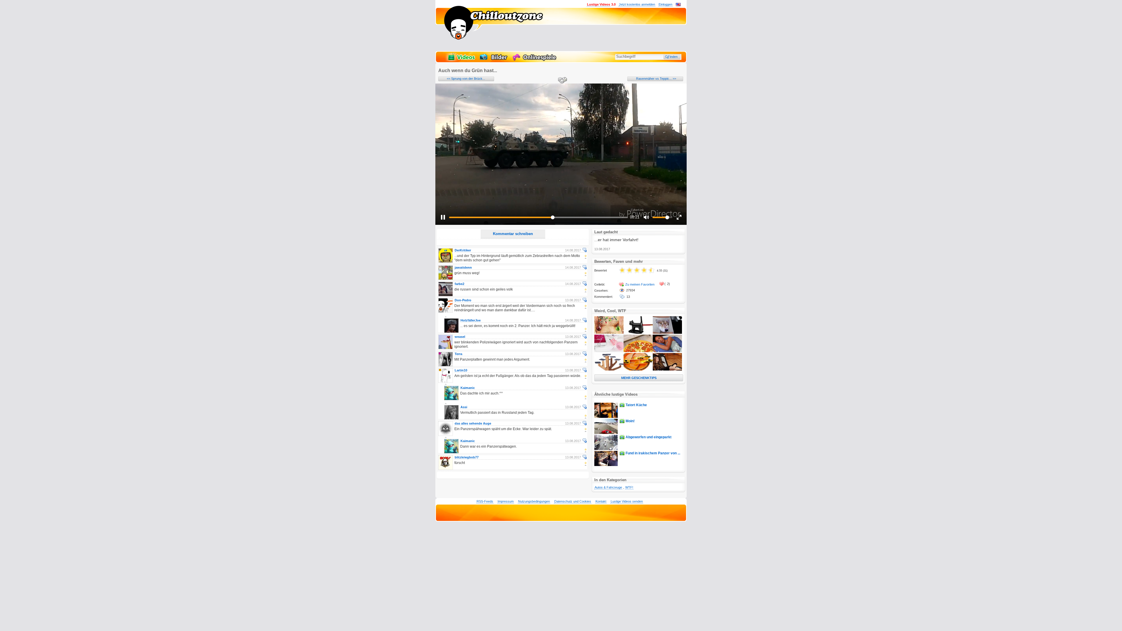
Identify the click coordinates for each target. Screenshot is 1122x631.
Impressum (506, 501)
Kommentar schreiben (513, 234)
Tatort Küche (636, 405)
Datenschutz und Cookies (572, 501)
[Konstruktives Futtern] (638, 369)
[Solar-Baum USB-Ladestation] (609, 369)
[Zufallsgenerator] (561, 81)
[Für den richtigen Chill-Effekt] (667, 369)
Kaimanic (467, 388)
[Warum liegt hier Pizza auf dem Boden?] (638, 351)
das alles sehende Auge (473, 423)
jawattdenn (463, 267)
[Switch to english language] (678, 5)
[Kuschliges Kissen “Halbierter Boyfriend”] (667, 351)
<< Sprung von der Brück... (466, 78)
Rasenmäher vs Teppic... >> (656, 78)
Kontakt (600, 501)
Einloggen (665, 4)
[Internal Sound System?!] (609, 351)
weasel (460, 336)
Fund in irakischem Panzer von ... (653, 453)
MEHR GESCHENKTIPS (639, 378)
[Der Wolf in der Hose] (667, 332)
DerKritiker (463, 250)
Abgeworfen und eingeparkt (648, 437)
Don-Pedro (463, 300)
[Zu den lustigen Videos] (461, 60)
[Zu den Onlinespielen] (535, 60)
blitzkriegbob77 (467, 457)
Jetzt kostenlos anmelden (637, 4)
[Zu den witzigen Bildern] (494, 60)
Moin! (630, 421)
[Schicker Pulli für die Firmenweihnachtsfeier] (609, 332)
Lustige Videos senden (627, 501)
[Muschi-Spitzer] (638, 332)
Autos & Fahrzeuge (608, 487)
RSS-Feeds (485, 501)
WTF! (629, 487)
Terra (458, 354)
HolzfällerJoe (470, 320)
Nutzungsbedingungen (534, 501)
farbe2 (459, 284)
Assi (463, 407)
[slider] (538, 217)
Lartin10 (461, 370)
